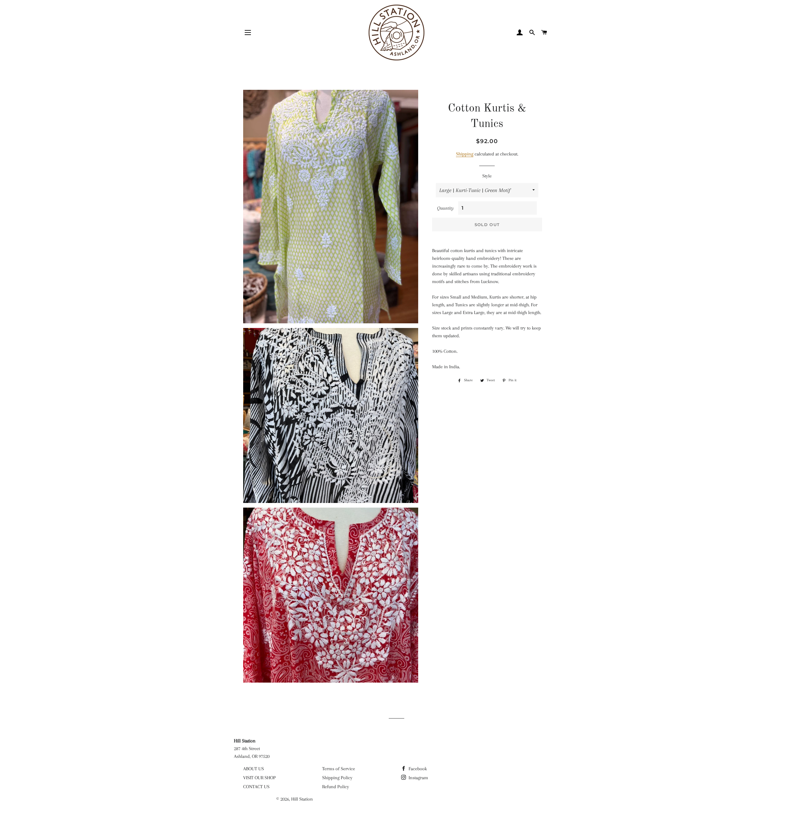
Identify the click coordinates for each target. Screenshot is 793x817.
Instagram (417, 777)
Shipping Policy (337, 777)
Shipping (464, 154)
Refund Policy (335, 786)
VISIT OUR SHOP (259, 777)
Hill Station (302, 799)
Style (487, 176)
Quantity (445, 208)
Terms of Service (338, 768)
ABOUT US (253, 768)
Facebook (417, 768)
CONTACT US (256, 786)
